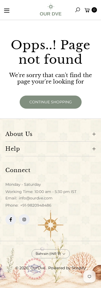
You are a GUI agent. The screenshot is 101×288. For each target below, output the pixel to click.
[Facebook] (10, 219)
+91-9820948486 (35, 205)
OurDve (38, 268)
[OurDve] (50, 9)
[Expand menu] (6, 10)
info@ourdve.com (35, 198)
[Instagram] (24, 219)
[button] (77, 10)
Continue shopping (50, 102)
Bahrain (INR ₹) (48, 254)
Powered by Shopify (67, 268)
